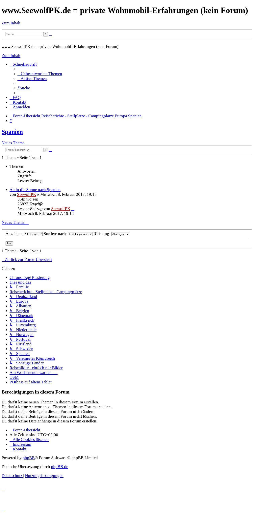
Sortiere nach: (56, 233)
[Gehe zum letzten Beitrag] (72, 208)
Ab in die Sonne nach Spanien (35, 189)
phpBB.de (59, 466)
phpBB (29, 457)
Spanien (12, 131)
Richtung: (102, 233)
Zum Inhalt (11, 23)
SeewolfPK (26, 194)
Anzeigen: (15, 233)
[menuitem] (39, 73)
